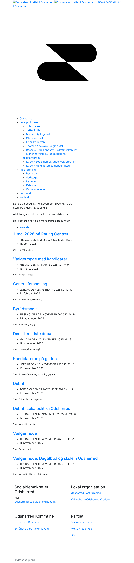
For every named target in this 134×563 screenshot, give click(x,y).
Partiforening (28, 169)
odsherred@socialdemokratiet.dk (35, 501)
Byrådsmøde (25, 308)
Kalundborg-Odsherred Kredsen (90, 499)
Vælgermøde (25, 433)
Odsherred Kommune (27, 522)
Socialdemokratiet (82, 522)
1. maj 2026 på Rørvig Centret (40, 234)
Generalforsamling (30, 284)
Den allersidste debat (33, 333)
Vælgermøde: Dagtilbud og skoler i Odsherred (55, 458)
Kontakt (24, 197)
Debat (18, 383)
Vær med (25, 193)
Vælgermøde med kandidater (40, 259)
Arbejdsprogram (30, 157)
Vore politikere (29, 122)
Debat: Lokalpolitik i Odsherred (41, 408)
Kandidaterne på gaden (35, 358)
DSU (73, 535)
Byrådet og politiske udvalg (32, 528)
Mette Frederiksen (82, 528)
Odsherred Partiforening (86, 492)
